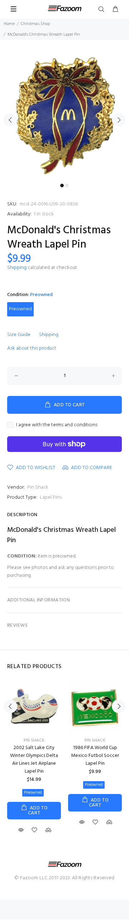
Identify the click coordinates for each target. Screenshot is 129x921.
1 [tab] (62, 185)
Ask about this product (31, 348)
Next (118, 120)
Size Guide (18, 335)
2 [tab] (67, 185)
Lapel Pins (51, 497)
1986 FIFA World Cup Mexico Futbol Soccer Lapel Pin (95, 756)
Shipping (17, 268)
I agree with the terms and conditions (56, 425)
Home (9, 23)
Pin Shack (37, 487)
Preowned (20, 309)
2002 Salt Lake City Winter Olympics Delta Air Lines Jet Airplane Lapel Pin (34, 759)
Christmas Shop (35, 23)
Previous (10, 120)
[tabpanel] (64, 116)
